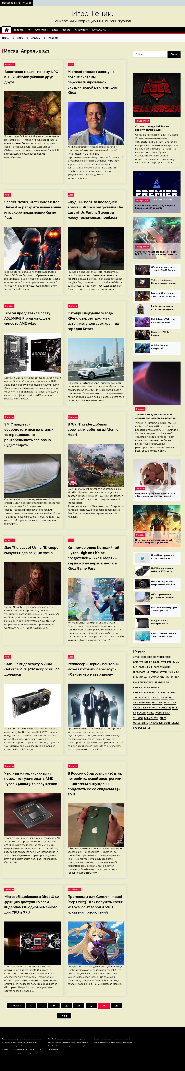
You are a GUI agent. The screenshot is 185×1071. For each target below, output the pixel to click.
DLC (135, 667)
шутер (146, 728)
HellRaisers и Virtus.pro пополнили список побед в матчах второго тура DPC (164, 321)
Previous (16, 1005)
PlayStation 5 (156, 677)
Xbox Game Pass (142, 703)
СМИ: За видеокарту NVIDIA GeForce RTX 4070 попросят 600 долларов (32, 669)
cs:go (156, 662)
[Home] (6, 30)
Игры (175, 708)
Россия (141, 713)
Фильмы (138, 718)
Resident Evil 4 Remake (146, 687)
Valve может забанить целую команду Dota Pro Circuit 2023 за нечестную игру (156, 253)
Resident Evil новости (146, 692)
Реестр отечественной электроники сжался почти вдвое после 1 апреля (163, 635)
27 (91, 1005)
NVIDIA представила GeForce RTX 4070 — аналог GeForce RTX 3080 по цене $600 (162, 570)
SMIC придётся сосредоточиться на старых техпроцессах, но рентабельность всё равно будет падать (28, 434)
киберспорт (151, 718)
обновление (140, 723)
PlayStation (41, 30)
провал (137, 728)
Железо (66, 30)
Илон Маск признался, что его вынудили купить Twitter (163, 557)
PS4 (167, 677)
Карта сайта (99, 30)
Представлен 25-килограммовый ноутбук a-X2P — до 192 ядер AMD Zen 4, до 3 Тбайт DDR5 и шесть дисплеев (163, 622)
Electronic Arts (161, 667)
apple (136, 657)
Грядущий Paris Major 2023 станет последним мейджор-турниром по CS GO (164, 295)
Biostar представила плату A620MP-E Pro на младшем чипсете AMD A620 (27, 318)
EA (148, 667)
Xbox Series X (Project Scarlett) (152, 708)
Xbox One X (170, 703)
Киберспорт (81, 30)
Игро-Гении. (92, 14)
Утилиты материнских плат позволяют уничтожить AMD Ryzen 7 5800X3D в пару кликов (30, 778)
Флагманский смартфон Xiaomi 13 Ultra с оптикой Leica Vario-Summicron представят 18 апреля (164, 609)
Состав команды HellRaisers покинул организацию (152, 128)
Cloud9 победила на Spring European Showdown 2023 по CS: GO (155, 206)
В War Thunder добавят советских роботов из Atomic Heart (93, 429)
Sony (164, 692)
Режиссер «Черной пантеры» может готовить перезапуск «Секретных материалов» (93, 669)
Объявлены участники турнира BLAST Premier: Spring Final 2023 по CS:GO (164, 269)
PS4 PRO (175, 677)
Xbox (55, 30)
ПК (134, 713)
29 (116, 1005)
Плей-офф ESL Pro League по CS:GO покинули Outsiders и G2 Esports (162, 334)
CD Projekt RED (162, 657)
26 (78, 1005)
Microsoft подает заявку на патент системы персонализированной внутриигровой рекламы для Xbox (92, 82)
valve (164, 697)
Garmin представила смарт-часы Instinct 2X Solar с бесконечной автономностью (163, 583)
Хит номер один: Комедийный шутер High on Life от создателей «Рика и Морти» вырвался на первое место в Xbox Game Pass (93, 558)
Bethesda (146, 657)
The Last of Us (141, 697)
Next (64, 1015)
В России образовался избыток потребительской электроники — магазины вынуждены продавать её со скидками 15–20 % (95, 783)
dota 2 (142, 667)
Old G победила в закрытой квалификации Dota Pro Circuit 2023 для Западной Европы (163, 347)
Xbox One (157, 703)
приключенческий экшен (164, 723)
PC (29, 30)
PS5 (135, 682)
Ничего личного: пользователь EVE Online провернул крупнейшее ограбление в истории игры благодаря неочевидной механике (156, 541)
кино (163, 718)
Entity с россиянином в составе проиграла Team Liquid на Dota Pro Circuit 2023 (164, 308)
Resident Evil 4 (163, 682)
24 (53, 1005)
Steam (171, 692)
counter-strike (142, 662)
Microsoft (139, 672)
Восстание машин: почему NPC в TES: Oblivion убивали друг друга (31, 77)
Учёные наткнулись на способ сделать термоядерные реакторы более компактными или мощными (156, 416)
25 (66, 1005)
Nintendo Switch (157, 672)
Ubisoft (155, 697)
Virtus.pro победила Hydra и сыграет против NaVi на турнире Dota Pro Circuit (164, 282)
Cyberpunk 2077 (170, 662)
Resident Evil (145, 682)
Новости (18, 30)
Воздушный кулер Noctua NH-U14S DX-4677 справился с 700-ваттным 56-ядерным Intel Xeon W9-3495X (155, 495)
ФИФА (150, 713)
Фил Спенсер (162, 713)
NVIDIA (171, 672)
